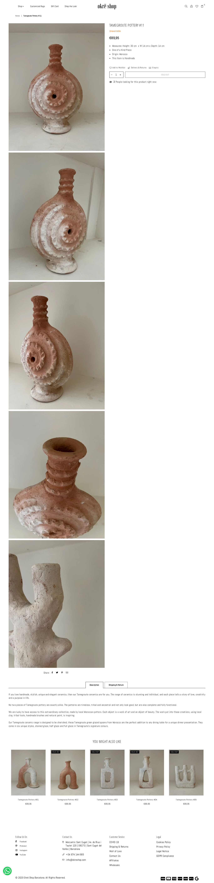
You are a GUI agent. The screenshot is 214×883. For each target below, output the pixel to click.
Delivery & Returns (138, 67)
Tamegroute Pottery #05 (186, 799)
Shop (20, 6)
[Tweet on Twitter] (57, 673)
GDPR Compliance (165, 856)
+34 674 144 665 (75, 854)
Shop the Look (71, 6)
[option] (57, 87)
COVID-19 (114, 842)
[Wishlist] (197, 6)
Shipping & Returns (118, 846)
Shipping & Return (116, 685)
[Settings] (191, 6)
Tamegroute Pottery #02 (67, 799)
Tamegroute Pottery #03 (107, 799)
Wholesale (114, 865)
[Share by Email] (67, 673)
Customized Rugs (37, 6)
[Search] (186, 6)
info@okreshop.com (76, 859)
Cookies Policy (163, 842)
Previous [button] (5, 784)
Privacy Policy (163, 846)
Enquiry (155, 67)
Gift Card (55, 6)
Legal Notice (162, 851)
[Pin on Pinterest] (62, 673)
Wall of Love (115, 851)
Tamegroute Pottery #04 (146, 799)
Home (17, 16)
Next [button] (209, 784)
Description (94, 685)
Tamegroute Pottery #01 (28, 799)
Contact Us (114, 856)
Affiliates (114, 860)
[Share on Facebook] (52, 673)
